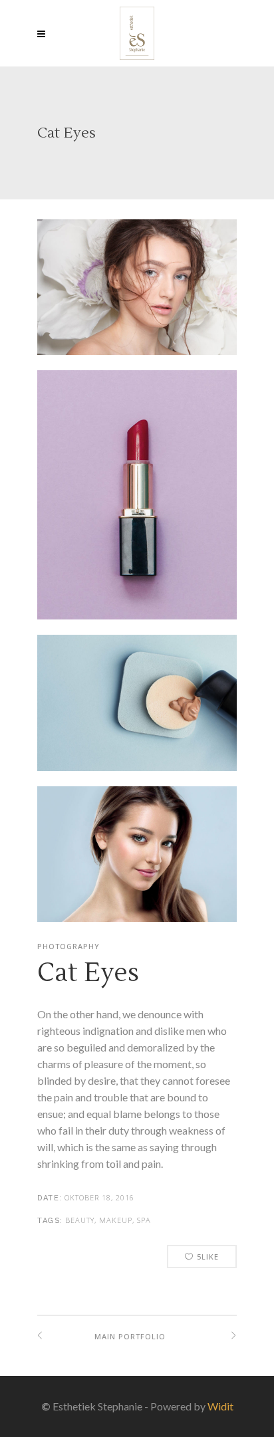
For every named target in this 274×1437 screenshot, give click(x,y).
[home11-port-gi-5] (137, 502)
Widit (220, 1406)
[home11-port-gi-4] (137, 294)
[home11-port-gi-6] (137, 861)
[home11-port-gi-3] (137, 710)
